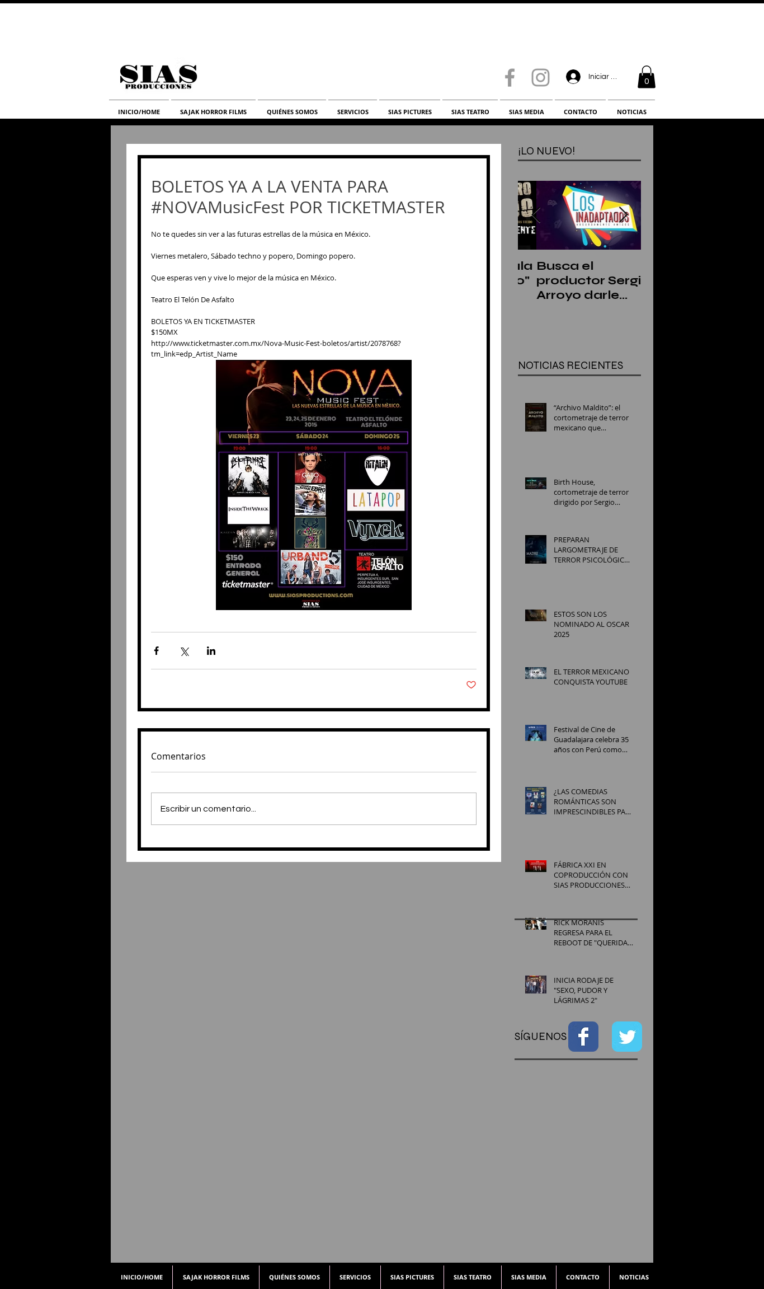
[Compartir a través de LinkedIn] (211, 650)
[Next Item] (623, 215)
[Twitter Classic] (627, 1036)
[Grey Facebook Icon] (510, 77)
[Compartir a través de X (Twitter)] (183, 650)
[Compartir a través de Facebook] (156, 650)
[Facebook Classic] (583, 1036)
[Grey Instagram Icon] (541, 77)
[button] (646, 76)
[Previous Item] (536, 215)
